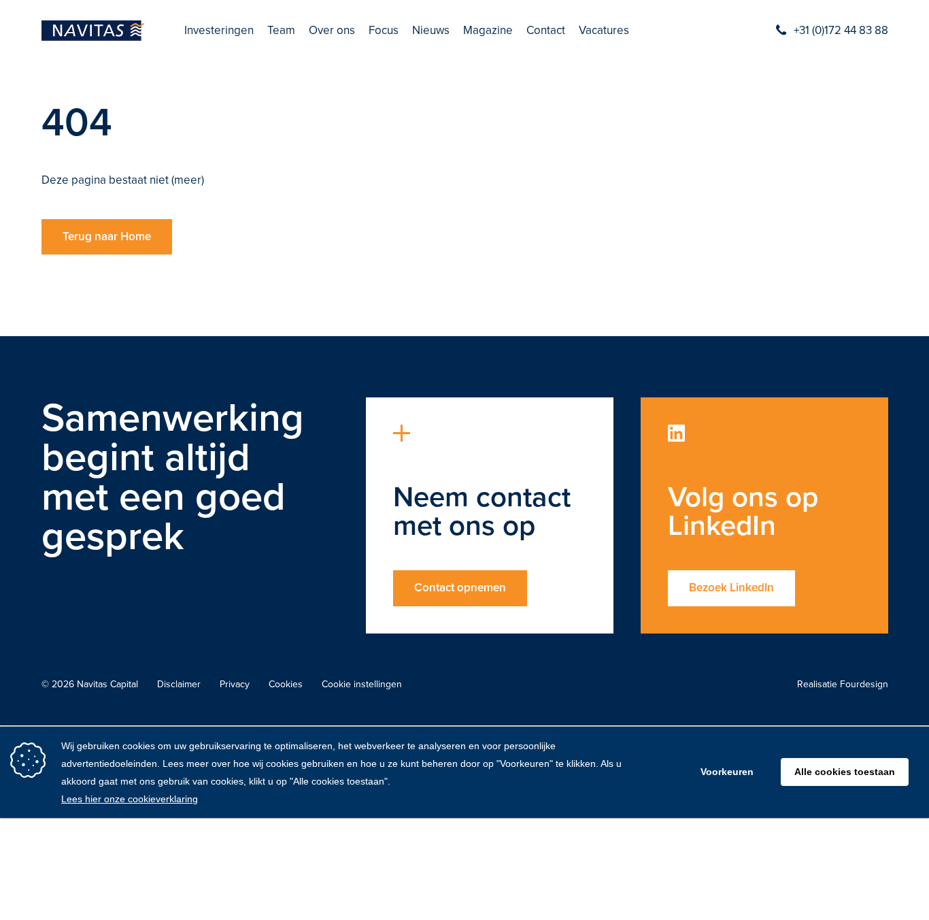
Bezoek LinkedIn (731, 587)
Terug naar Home (107, 236)
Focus (384, 30)
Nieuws (431, 30)
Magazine (488, 30)
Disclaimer (179, 684)
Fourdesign (864, 684)
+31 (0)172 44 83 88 (841, 30)
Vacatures (604, 30)
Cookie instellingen (362, 684)
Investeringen (219, 30)
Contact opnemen (460, 587)
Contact (545, 30)
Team (281, 30)
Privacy (235, 684)
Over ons (332, 30)
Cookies (286, 684)
